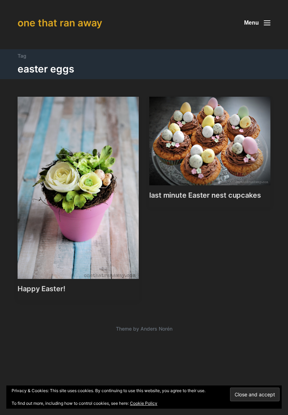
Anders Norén (156, 329)
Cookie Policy (143, 403)
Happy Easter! (41, 289)
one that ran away (60, 23)
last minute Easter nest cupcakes (205, 195)
